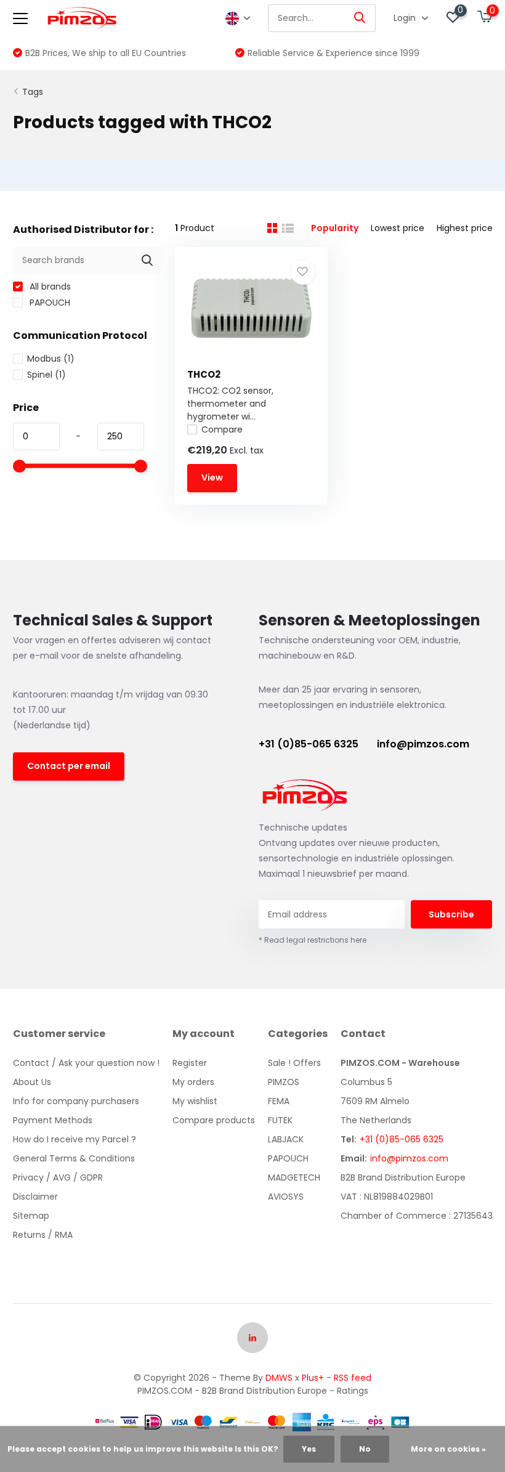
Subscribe (451, 914)
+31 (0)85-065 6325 (308, 744)
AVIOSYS (286, 1196)
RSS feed (352, 1378)
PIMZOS (283, 1082)
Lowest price (397, 228)
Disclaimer (35, 1196)
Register (189, 1063)
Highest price (465, 228)
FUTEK (280, 1120)
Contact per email (68, 766)
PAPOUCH (48, 302)
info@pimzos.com (423, 744)
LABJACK (286, 1139)
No (365, 1449)
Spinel (46, 374)
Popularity (334, 228)
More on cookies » (448, 1449)
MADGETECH (294, 1177)
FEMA (278, 1101)
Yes (309, 1449)
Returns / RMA (43, 1235)
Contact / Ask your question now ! (86, 1063)
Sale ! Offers (294, 1063)
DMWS (279, 1378)
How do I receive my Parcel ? (74, 1139)
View (212, 477)
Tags (32, 92)
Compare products (213, 1120)
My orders (193, 1082)
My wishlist (194, 1101)
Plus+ (313, 1378)
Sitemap (31, 1216)
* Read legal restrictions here (312, 940)
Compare (222, 429)
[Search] (360, 18)
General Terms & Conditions (74, 1158)
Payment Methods (52, 1120)
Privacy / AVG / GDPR (58, 1177)
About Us (32, 1082)
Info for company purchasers (76, 1101)
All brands (49, 286)
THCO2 (203, 374)
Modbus (51, 358)
